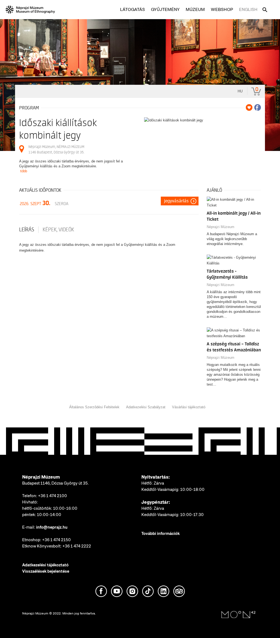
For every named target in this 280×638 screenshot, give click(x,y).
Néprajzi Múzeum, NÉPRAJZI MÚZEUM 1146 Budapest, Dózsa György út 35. (56, 149)
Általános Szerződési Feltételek (94, 407)
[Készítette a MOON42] (238, 615)
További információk (160, 533)
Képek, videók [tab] (58, 230)
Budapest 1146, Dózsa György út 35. (55, 483)
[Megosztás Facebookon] (257, 107)
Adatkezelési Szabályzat (145, 407)
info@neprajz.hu (52, 527)
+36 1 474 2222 (76, 546)
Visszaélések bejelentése (45, 571)
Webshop (222, 9)
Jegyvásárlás (176, 201)
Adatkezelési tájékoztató (45, 565)
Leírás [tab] (26, 230)
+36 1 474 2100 (52, 496)
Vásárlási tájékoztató (188, 407)
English (248, 9)
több (23, 171)
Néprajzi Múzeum (220, 227)
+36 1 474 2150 (56, 540)
